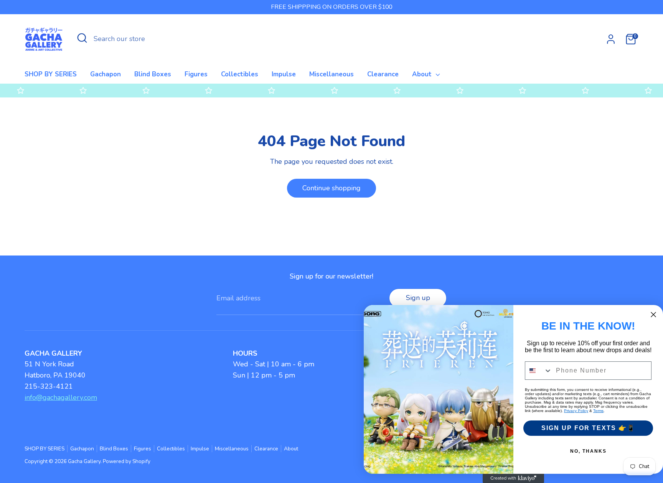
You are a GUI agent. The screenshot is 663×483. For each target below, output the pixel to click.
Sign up (418, 297)
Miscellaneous (331, 74)
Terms (598, 411)
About (423, 74)
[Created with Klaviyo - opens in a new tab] (513, 478)
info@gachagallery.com (61, 397)
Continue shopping (331, 188)
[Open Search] (82, 38)
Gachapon (105, 74)
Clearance (383, 74)
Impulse (284, 74)
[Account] (610, 39)
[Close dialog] (653, 314)
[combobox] (538, 370)
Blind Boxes (152, 74)
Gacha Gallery (84, 461)
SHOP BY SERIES (51, 74)
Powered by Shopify (126, 461)
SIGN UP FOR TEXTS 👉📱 (588, 428)
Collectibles (239, 74)
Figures (196, 74)
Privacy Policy (576, 411)
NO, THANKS (588, 451)
